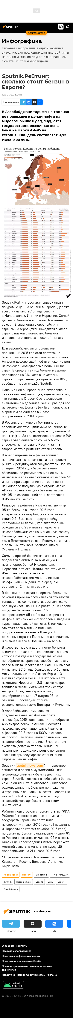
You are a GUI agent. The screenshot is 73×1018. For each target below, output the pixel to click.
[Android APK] (13, 985)
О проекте (8, 946)
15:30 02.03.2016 (12, 94)
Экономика (41, 874)
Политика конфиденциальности (21, 956)
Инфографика (11, 874)
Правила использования (16, 951)
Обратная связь (35, 974)
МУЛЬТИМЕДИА (60, 874)
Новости (26, 874)
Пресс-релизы (23, 881)
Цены (50, 881)
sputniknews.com (29, 765)
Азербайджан (11, 889)
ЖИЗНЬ (8, 881)
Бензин (61, 881)
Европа (39, 881)
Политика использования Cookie (22, 961)
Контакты (21, 946)
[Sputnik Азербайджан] (11, 28)
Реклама (51, 974)
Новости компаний (13, 974)
